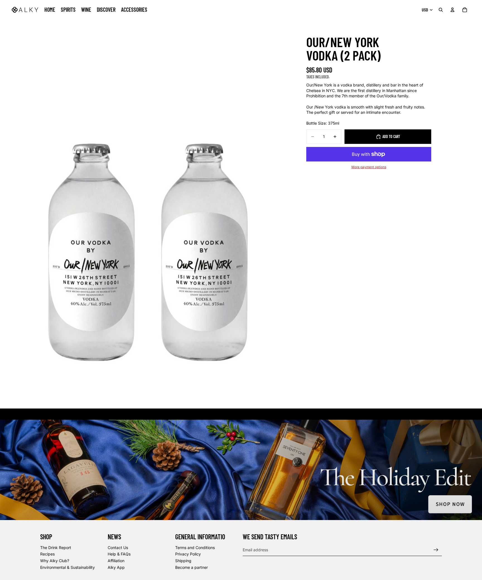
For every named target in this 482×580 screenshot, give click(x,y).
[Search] (441, 10)
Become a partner (191, 567)
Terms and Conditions (195, 547)
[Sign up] (436, 549)
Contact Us (118, 547)
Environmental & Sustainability (67, 567)
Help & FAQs (119, 554)
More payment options (368, 167)
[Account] (452, 10)
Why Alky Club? (54, 560)
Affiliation (116, 560)
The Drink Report (55, 547)
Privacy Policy (188, 554)
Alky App (116, 567)
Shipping (183, 560)
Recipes (47, 554)
